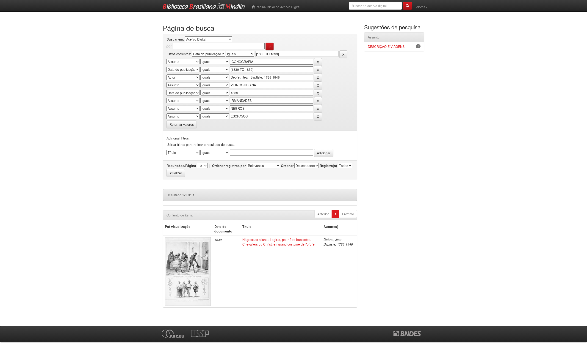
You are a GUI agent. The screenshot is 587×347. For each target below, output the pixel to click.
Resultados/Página (181, 165)
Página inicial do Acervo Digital (277, 7)
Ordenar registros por (229, 165)
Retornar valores (181, 124)
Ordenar (287, 165)
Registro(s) (328, 165)
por (169, 46)
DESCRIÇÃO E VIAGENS (386, 46)
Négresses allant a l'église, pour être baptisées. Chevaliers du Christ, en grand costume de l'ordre (278, 241)
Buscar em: (175, 39)
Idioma (420, 7)
